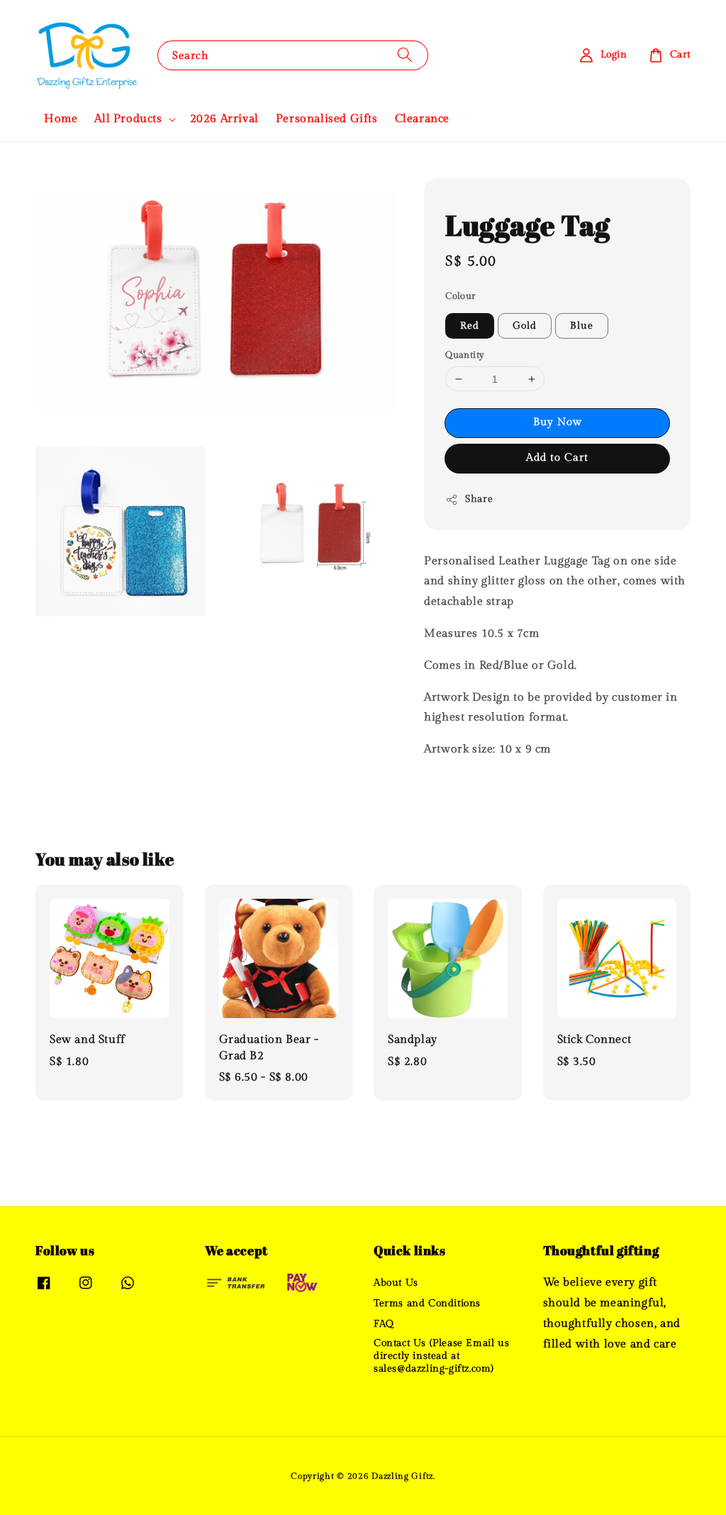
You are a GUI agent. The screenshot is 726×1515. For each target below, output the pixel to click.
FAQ (384, 1324)
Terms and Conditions (427, 1303)
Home (60, 119)
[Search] (405, 55)
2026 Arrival (224, 119)
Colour (460, 296)
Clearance (422, 119)
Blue (581, 326)
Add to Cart (557, 458)
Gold (525, 326)
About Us (396, 1283)
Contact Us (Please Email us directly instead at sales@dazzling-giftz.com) (441, 1356)
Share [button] (479, 499)
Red (469, 326)
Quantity (464, 355)
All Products (128, 119)
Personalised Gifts (327, 119)
